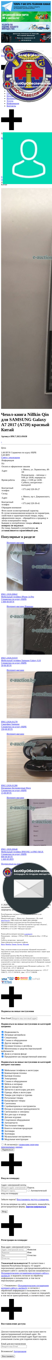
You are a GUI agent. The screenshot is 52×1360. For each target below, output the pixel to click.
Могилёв (26, 944)
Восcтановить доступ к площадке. (33, 1199)
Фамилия (31, 1249)
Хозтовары (9, 1134)
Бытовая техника (12, 1076)
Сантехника (10, 1103)
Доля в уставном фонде (15, 1054)
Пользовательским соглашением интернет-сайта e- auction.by (25, 1286)
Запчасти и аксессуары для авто (19, 1089)
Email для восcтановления (13, 1344)
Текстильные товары (14, 1125)
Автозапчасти (11, 1123)
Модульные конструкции (16, 1139)
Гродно (19, 944)
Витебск (8, 944)
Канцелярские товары (14, 1100)
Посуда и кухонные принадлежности (22, 1109)
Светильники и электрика (16, 1112)
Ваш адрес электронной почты (15, 1247)
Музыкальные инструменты (17, 1136)
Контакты (11, 106)
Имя (29, 1252)
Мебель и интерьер (13, 1084)
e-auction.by (28, 934)
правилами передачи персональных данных (20, 1145)
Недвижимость (11, 1032)
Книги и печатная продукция (18, 1128)
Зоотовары (9, 1131)
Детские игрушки (12, 1117)
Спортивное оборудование (17, 1120)
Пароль (30, 1187)
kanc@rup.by (5, 920)
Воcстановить (8, 1356)
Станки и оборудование (15, 1040)
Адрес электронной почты (13, 1185)
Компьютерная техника (15, 1073)
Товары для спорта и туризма (18, 1095)
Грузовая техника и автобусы (18, 1046)
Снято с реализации (10, 457)
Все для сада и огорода (15, 1114)
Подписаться (7, 1150)
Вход (4, 1212)
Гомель (14, 944)
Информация (13, 103)
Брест (3, 944)
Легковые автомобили (15, 1035)
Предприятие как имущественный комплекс (25, 1056)
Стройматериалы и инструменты (20, 1106)
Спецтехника (10, 1037)
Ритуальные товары (13, 1098)
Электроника (10, 1078)
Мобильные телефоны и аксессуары (21, 1070)
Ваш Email (6, 1018)
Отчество (31, 1255)
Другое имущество (13, 1043)
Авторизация (20, 1351)
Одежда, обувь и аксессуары (17, 1092)
